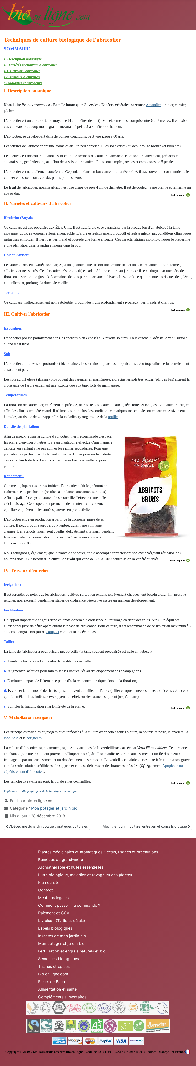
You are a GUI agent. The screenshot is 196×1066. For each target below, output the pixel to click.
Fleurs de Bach (51, 981)
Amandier (153, 105)
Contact (45, 890)
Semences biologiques (58, 958)
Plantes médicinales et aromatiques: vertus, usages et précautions (98, 851)
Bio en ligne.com (53, 974)
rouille (113, 417)
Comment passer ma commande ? (69, 905)
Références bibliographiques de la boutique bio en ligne (40, 791)
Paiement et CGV (53, 913)
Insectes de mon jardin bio (62, 935)
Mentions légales (53, 897)
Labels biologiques (55, 928)
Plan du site (48, 882)
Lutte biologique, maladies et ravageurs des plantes (85, 874)
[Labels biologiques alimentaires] (98, 1025)
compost (52, 632)
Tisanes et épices (54, 966)
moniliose (11, 738)
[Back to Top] (187, 1057)
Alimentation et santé (57, 989)
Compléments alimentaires (62, 996)
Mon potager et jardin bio (54, 808)
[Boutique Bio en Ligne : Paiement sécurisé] (98, 1040)
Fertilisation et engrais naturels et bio (72, 951)
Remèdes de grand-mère (60, 859)
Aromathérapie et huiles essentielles (70, 867)
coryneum (34, 738)
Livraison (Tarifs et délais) (61, 920)
